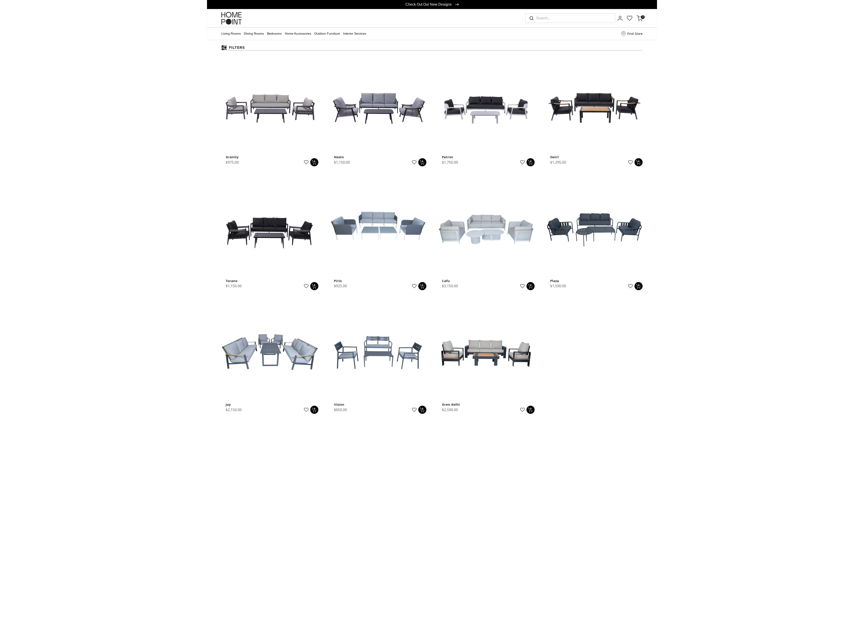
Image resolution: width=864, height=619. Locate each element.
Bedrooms (274, 33)
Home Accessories (298, 33)
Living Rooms (231, 33)
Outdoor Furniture (327, 33)
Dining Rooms (254, 33)
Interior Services (354, 33)
